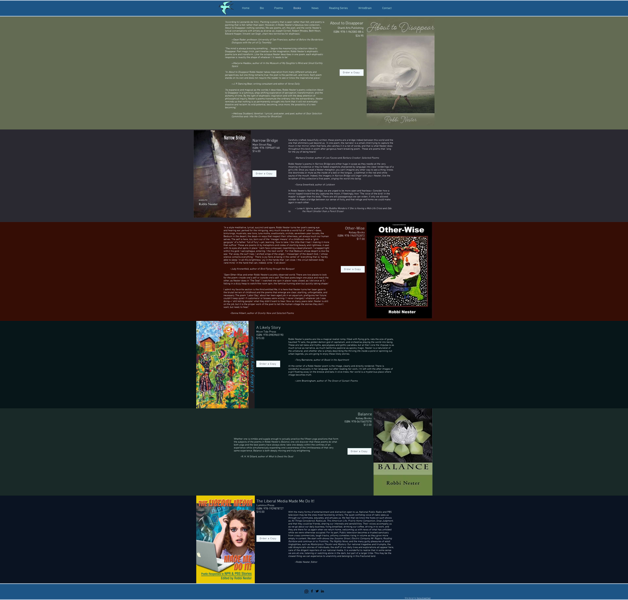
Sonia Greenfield (423, 598)
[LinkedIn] (322, 591)
